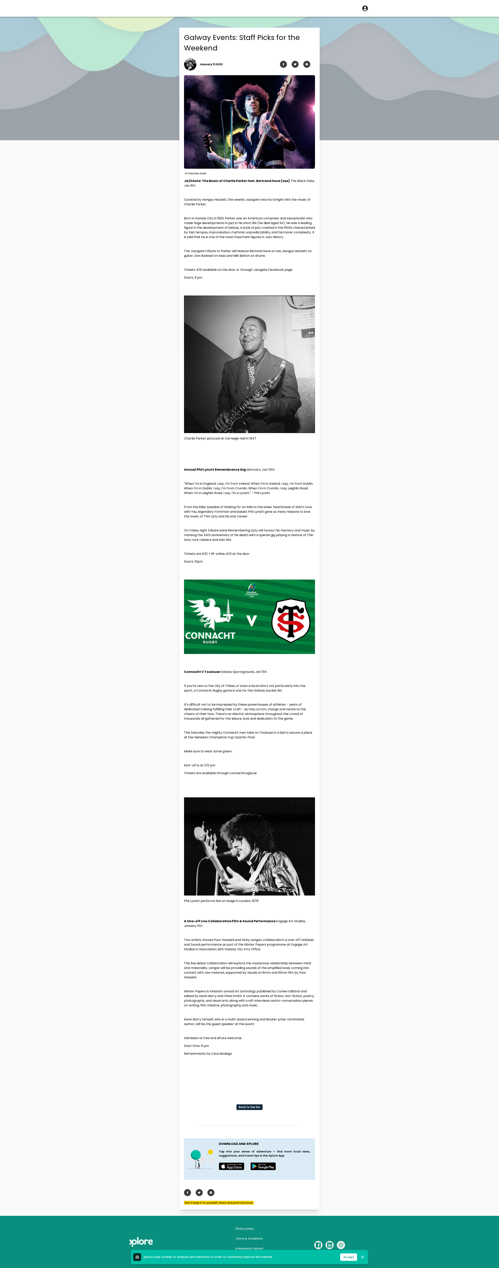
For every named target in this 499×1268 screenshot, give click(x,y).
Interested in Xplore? (249, 1248)
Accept (348, 1257)
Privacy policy (244, 1229)
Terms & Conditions (249, 1239)
